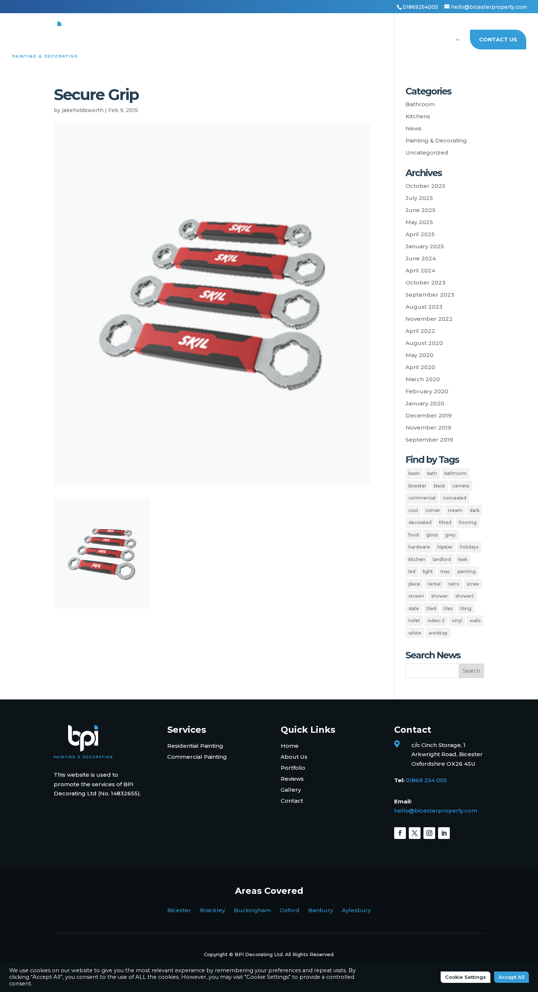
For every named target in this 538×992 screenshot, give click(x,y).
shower (439, 596)
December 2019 (429, 415)
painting (466, 571)
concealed (454, 498)
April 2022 (420, 330)
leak (462, 559)
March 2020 (423, 379)
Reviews (292, 778)
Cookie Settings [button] (465, 977)
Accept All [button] (511, 977)
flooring (468, 522)
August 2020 (424, 342)
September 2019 (429, 439)
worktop (438, 633)
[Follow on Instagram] (429, 833)
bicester (417, 485)
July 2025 (419, 197)
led (411, 571)
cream (455, 510)
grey (450, 535)
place (414, 584)
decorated (419, 522)
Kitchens (418, 116)
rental (434, 584)
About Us (438, 40)
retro (453, 584)
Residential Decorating (246, 40)
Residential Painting (195, 745)
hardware (419, 547)
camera (460, 485)
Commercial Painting (197, 756)
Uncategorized (427, 152)
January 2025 (425, 246)
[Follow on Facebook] (400, 833)
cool (413, 510)
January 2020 (425, 403)
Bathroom (420, 104)
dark (474, 510)
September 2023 (430, 294)
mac (445, 571)
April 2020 (420, 367)
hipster (445, 547)
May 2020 (419, 355)
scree (473, 584)
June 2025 (421, 210)
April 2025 (420, 234)
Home (190, 40)
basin (414, 473)
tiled (431, 608)
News (414, 128)
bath (432, 473)
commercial (422, 498)
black (439, 485)
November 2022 (429, 318)
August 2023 (424, 306)
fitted (445, 522)
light (428, 571)
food (413, 535)
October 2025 (425, 185)
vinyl (457, 620)
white (414, 633)
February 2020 (427, 391)
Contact (292, 800)
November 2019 (428, 427)
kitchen (416, 559)
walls (475, 620)
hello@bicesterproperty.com (435, 810)
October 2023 (425, 282)
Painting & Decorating (436, 140)
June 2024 (421, 258)
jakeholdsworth (83, 110)
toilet (414, 620)
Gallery (291, 789)
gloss (432, 535)
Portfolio (397, 40)
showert (464, 596)
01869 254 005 (426, 780)
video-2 (436, 620)
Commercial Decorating (331, 40)
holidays (469, 547)
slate (413, 608)
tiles (448, 608)
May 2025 (419, 222)
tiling (465, 608)
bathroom (455, 473)
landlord (442, 559)
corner (432, 510)
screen (416, 596)
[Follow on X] (415, 833)
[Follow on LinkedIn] (444, 833)
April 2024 (420, 270)
